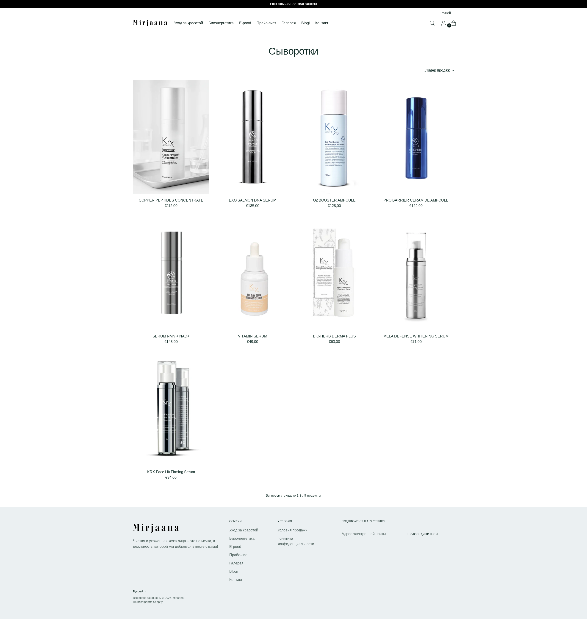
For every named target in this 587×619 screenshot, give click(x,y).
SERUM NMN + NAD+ (170, 336)
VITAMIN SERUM (252, 336)
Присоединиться (422, 534)
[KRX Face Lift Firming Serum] (171, 409)
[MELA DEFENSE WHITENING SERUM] (416, 273)
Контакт (235, 580)
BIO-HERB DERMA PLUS (334, 336)
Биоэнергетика (242, 538)
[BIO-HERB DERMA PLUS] (334, 273)
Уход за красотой (243, 530)
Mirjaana (178, 598)
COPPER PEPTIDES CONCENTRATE (171, 200)
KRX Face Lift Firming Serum (171, 472)
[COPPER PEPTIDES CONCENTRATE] (171, 137)
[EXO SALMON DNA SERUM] (253, 137)
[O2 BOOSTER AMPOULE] (334, 137)
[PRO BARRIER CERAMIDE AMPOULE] (416, 137)
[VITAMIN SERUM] (253, 273)
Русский (445, 12)
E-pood (235, 547)
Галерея (236, 563)
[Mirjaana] (150, 23)
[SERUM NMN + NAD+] (171, 273)
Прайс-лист (239, 555)
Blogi (233, 571)
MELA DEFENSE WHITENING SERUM (416, 336)
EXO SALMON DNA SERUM (252, 200)
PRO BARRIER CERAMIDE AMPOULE (416, 200)
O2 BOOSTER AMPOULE (334, 200)
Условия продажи (292, 530)
